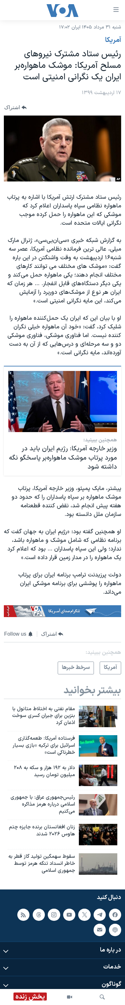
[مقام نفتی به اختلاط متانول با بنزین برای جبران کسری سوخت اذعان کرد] (98, 716)
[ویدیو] (69, 997)
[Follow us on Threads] (39, 915)
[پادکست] (115, 930)
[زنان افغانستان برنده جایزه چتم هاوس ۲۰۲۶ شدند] (98, 834)
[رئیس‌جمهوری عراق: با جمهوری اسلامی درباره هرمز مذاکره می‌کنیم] (98, 805)
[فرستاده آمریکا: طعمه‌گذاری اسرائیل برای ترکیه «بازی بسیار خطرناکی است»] (98, 746)
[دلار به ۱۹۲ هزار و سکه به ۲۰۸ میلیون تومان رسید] (98, 775)
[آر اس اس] (23, 915)
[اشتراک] (100, 930)
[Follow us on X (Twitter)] (84, 915)
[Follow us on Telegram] (100, 915)
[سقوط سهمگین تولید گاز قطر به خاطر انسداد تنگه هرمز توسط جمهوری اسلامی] (98, 864)
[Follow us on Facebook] (115, 915)
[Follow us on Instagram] (54, 915)
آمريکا (113, 40)
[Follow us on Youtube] (69, 915)
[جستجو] (102, 997)
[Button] (15, 107)
